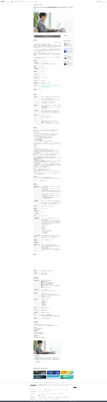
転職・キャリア (40, 389)
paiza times (47, 393)
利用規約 (34, 401)
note (51, 393)
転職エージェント (54, 389)
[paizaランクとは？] (72, 35)
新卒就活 (49, 389)
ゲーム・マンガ (28, 1)
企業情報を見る (38, 361)
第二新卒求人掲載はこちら (66, 397)
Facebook (44, 395)
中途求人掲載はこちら (51, 397)
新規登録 (105, 2)
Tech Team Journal (41, 393)
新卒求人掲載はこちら (58, 397)
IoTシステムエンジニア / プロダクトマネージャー (68, 49)
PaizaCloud (60, 393)
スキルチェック (43, 391)
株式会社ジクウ (36, 11)
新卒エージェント (61, 389)
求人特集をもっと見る (71, 380)
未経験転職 (45, 389)
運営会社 (31, 401)
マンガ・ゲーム (49, 391)
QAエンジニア (66, 42)
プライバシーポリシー (39, 401)
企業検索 (67, 389)
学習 (39, 391)
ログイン (103, 2)
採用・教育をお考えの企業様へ (42, 397)
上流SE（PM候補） (66, 61)
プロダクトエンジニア (67, 55)
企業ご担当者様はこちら (99, 1)
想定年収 (43, 63)
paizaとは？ (36, 1)
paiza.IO (56, 393)
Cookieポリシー (44, 401)
